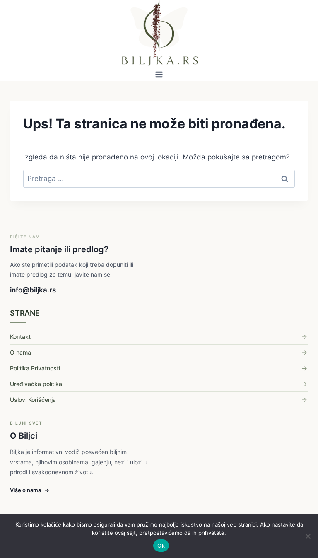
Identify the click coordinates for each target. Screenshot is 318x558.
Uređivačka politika (36, 383)
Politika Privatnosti (35, 368)
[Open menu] (159, 74)
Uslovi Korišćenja (33, 399)
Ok (161, 545)
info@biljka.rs (33, 290)
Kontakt (20, 336)
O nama (20, 352)
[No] (308, 536)
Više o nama (29, 490)
